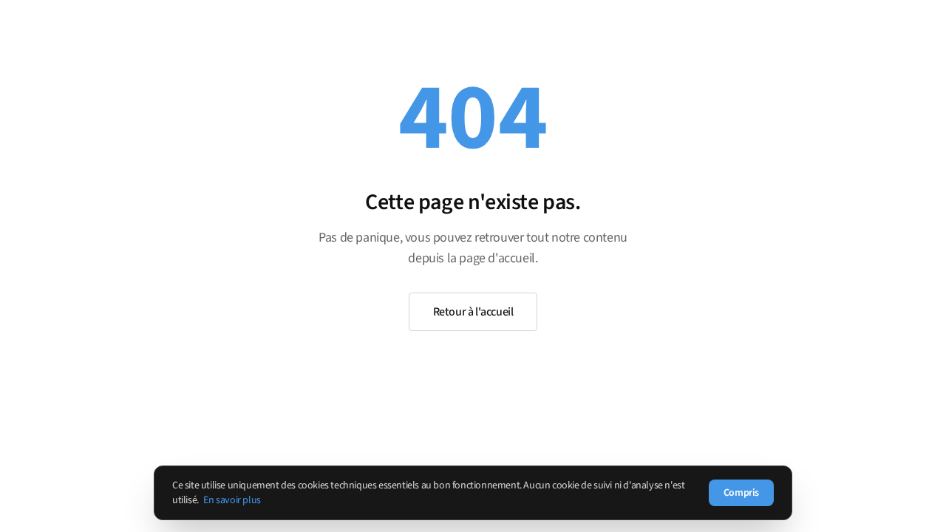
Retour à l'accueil (473, 312)
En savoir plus (231, 500)
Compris (741, 492)
